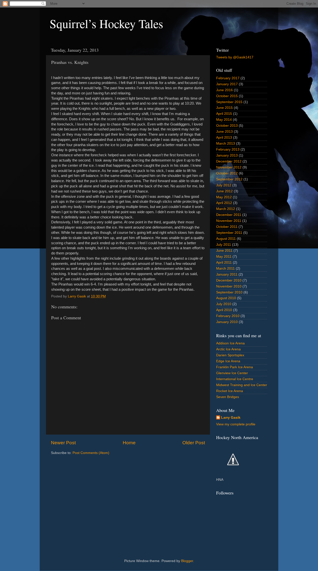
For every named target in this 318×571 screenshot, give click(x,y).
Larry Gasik (230, 417)
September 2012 (229, 179)
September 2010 (229, 292)
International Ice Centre (234, 379)
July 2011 (223, 244)
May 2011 (224, 256)
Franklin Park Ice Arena (234, 367)
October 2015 (227, 96)
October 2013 (227, 125)
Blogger (187, 561)
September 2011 (229, 233)
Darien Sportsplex (230, 355)
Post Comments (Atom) (91, 453)
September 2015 (229, 102)
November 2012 (228, 167)
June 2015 (224, 108)
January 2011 (227, 274)
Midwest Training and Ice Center (241, 385)
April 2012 (224, 203)
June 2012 (224, 191)
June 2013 (224, 131)
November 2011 (228, 221)
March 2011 (225, 268)
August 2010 (226, 298)
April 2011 (224, 262)
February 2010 (227, 316)
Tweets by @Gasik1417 (234, 57)
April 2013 (224, 137)
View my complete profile (235, 424)
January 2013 (227, 155)
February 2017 (227, 78)
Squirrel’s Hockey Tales (106, 23)
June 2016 (224, 90)
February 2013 (227, 149)
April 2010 (224, 310)
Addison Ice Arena (230, 343)
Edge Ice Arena (228, 361)
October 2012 (227, 173)
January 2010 (227, 322)
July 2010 (223, 304)
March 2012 (225, 209)
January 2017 (227, 84)
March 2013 (225, 143)
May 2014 (224, 120)
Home (129, 442)
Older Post (193, 442)
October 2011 (227, 227)
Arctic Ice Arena (228, 349)
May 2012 (224, 197)
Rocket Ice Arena (229, 391)
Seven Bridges (227, 397)
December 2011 (228, 215)
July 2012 (223, 185)
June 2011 (224, 250)
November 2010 (228, 286)
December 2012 (228, 161)
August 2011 (226, 239)
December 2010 (228, 280)
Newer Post (63, 442)
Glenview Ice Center (232, 373)
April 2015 (224, 114)
